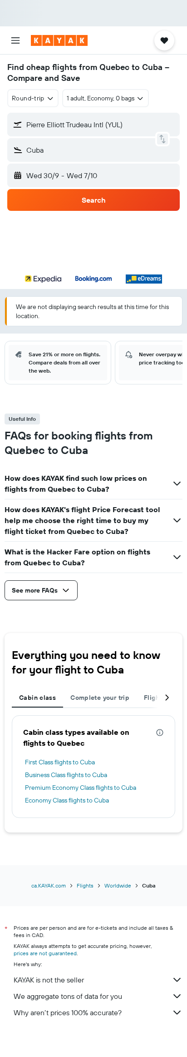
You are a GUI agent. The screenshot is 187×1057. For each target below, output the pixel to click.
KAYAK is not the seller (49, 979)
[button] (15, 40)
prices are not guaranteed (45, 953)
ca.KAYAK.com (48, 885)
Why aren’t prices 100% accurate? (68, 1012)
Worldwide (117, 885)
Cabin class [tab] (37, 697)
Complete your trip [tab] (99, 697)
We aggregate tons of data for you (68, 996)
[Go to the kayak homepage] (59, 40)
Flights (85, 885)
